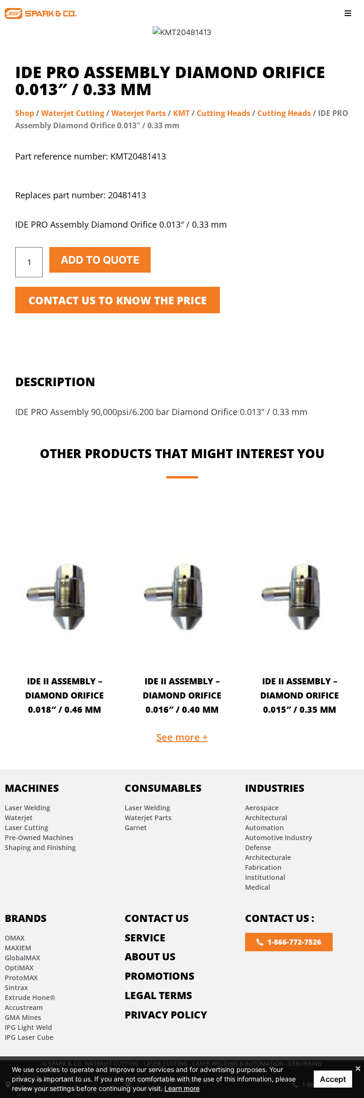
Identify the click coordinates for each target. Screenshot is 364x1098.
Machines (32, 788)
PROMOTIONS (159, 976)
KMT (181, 113)
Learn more (182, 1088)
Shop (24, 113)
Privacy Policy (166, 1014)
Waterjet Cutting (72, 113)
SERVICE (145, 937)
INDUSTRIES (274, 788)
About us (150, 956)
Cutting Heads (223, 113)
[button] (348, 13)
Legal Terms (158, 995)
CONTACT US (157, 918)
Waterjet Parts (138, 113)
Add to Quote (100, 260)
